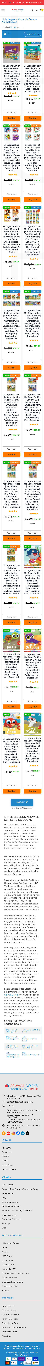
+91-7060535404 (14, 1112)
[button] (32, 10)
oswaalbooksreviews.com (20, 1346)
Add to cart (11, 112)
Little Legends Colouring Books (12, 1038)
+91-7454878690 (14, 1122)
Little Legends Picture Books (11, 1047)
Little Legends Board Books (31, 1054)
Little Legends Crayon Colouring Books (12, 1055)
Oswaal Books (11, 995)
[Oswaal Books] (18, 10)
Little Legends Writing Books (11, 1031)
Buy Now (11, 118)
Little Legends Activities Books (29, 1039)
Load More (22, 802)
